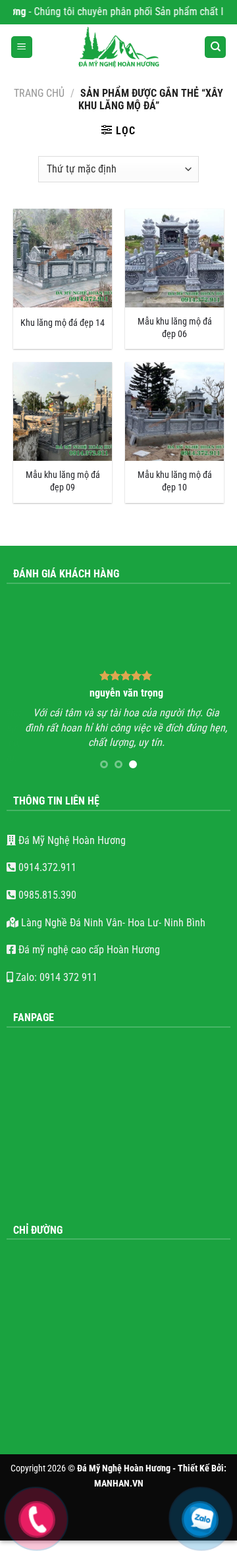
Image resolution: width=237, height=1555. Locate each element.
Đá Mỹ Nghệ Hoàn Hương (71, 840)
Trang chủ (39, 93)
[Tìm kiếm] (215, 47)
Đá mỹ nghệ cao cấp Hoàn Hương (88, 949)
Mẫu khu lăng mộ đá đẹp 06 (175, 328)
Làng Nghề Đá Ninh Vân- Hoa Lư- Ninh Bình (111, 922)
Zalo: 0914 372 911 (55, 977)
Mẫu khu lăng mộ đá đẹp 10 (175, 481)
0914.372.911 (46, 867)
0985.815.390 (46, 895)
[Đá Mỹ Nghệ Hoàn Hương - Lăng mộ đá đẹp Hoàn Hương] (118, 47)
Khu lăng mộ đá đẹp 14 (62, 323)
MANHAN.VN (119, 1483)
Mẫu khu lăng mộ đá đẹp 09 (63, 481)
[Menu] (21, 47)
